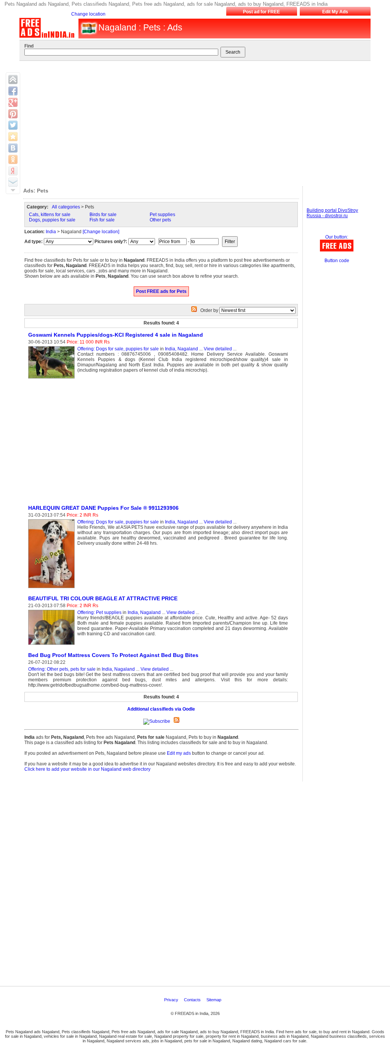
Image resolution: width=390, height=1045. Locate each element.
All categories (66, 207)
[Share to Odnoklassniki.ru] (13, 159)
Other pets (160, 220)
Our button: (336, 237)
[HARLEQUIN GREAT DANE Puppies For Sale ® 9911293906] (52, 588)
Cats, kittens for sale (49, 214)
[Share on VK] (13, 148)
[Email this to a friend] (13, 182)
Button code (336, 260)
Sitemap (214, 999)
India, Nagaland (181, 349)
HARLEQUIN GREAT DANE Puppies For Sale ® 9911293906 (103, 508)
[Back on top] (13, 79)
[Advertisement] (194, 121)
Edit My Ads (335, 11)
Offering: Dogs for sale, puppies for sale (118, 349)
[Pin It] (13, 113)
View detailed (218, 349)
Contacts (193, 999)
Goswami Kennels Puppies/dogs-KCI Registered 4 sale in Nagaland (115, 335)
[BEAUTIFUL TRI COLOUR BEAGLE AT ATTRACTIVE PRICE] (52, 645)
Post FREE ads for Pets (161, 291)
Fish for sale (102, 220)
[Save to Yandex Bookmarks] (13, 170)
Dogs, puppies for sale (52, 220)
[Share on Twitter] (13, 125)
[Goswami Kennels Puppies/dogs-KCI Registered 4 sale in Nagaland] (52, 379)
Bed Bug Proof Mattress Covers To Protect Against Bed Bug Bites (113, 655)
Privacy (171, 999)
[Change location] (101, 231)
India (51, 231)
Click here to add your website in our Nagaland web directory (87, 769)
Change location (88, 14)
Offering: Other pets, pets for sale (62, 669)
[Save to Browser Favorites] (13, 136)
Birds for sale (103, 214)
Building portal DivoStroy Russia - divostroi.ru (332, 213)
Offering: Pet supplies (99, 612)
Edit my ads (179, 753)
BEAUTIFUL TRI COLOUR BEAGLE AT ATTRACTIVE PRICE (102, 598)
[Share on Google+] (13, 102)
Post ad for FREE (261, 11)
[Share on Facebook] (13, 90)
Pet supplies (162, 214)
